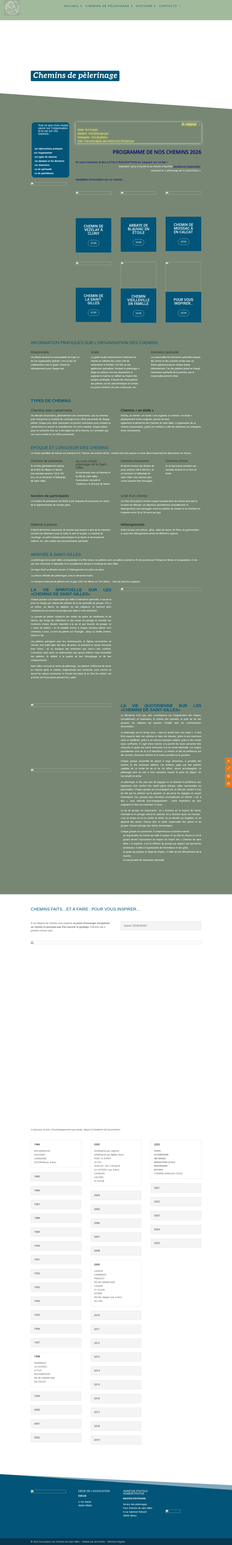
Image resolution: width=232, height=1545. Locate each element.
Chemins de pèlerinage (108, 6)
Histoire (144, 6)
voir (93, 243)
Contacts (168, 6)
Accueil (71, 6)
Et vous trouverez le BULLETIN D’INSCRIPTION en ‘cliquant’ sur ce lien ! (122, 162)
